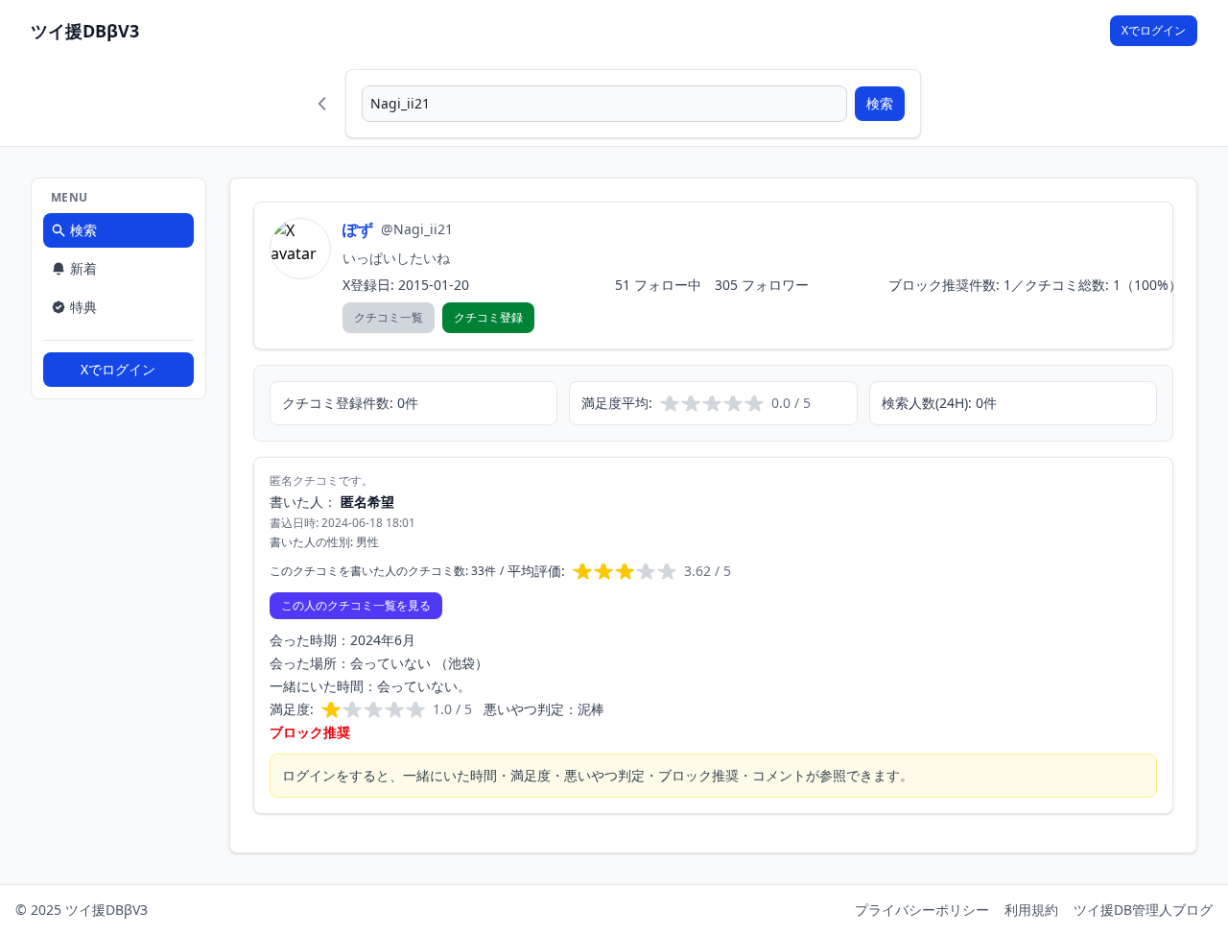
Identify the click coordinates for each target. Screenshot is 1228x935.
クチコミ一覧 (388, 317)
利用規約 (1031, 909)
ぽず (357, 229)
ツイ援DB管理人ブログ (1143, 909)
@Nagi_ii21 (417, 229)
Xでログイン (1154, 30)
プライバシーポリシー (922, 909)
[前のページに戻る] (322, 103)
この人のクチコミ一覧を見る (356, 605)
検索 (879, 103)
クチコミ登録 (488, 317)
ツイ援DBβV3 (85, 30)
